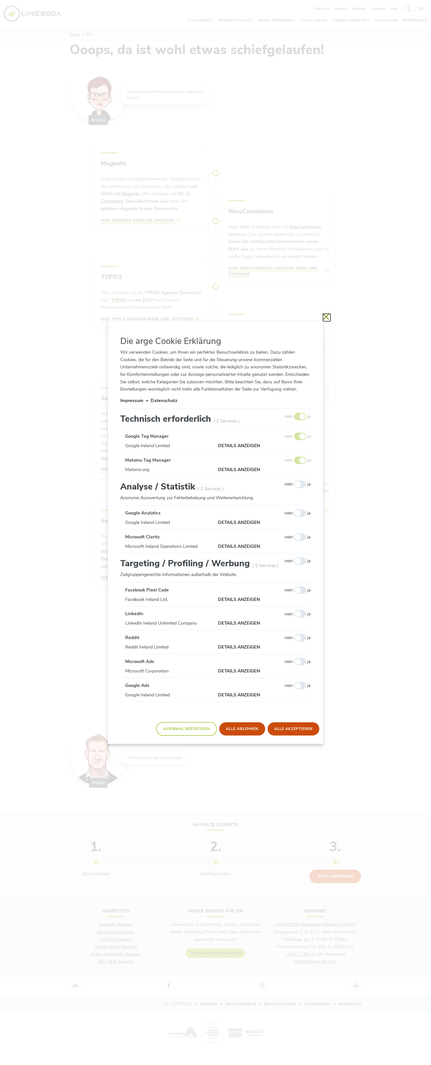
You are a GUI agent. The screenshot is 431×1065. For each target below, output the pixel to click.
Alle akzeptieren (293, 728)
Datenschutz (164, 401)
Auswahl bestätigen (186, 728)
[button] (264, 446)
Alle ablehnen (242, 728)
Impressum (131, 401)
